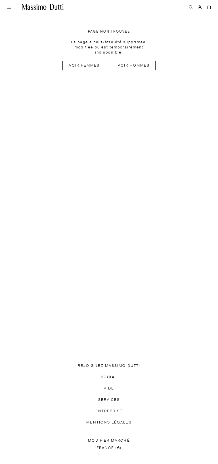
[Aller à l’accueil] (43, 7)
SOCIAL (109, 377)
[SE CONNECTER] (199, 6)
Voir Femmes (84, 65)
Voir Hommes (134, 65)
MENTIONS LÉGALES (108, 422)
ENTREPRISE (109, 411)
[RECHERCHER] (190, 6)
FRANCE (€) (109, 448)
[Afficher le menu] (9, 6)
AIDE (109, 388)
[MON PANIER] (209, 6)
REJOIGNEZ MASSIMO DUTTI (109, 366)
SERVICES (109, 400)
